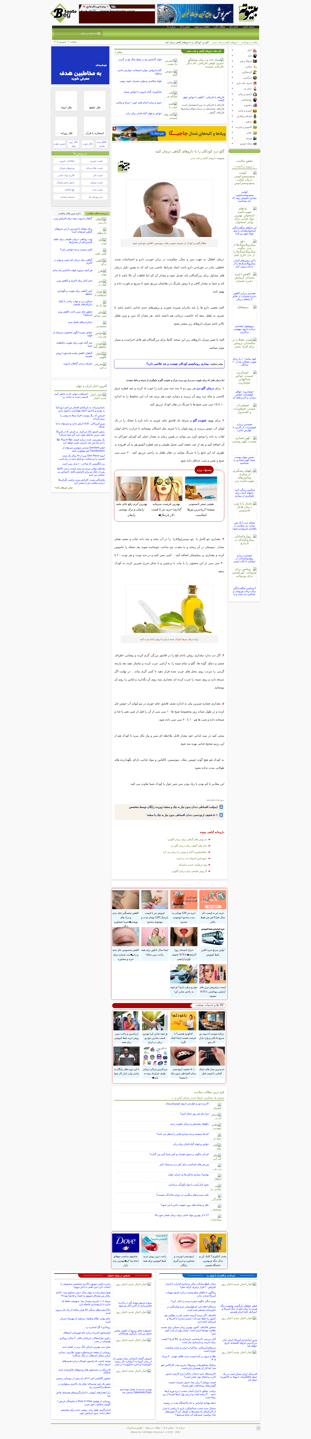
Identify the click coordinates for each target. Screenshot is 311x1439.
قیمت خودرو (96, 161)
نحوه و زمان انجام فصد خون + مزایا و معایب (139, 102)
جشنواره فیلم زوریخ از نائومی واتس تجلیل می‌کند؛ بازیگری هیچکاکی (133, 1332)
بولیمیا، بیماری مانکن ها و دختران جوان (188, 1174)
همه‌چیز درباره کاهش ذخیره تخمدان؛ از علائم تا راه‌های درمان (244, 296)
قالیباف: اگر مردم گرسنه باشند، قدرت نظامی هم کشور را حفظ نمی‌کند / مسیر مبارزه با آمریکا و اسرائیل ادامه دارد (190, 1318)
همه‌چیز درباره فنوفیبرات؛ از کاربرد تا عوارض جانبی (244, 427)
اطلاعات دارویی (66, 161)
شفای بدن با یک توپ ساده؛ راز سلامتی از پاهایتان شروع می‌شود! (244, 525)
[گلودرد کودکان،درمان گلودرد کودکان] (169, 208)
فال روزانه (66, 133)
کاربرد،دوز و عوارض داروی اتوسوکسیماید (187, 1103)
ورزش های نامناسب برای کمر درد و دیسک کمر (184, 1164)
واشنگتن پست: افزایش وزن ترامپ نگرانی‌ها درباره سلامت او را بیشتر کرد (81, 481)
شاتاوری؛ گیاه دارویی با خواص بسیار (143, 91)
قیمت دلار (97, 175)
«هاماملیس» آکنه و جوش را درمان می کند (185, 852)
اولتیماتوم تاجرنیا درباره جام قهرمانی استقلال (86, 1332)
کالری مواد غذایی (66, 175)
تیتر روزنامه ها (95, 197)
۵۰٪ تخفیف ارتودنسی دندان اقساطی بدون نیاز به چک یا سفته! (182, 815)
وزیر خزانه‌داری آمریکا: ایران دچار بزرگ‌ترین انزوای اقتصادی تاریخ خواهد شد (240, 1342)
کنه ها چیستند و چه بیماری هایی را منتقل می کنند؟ (183, 1133)
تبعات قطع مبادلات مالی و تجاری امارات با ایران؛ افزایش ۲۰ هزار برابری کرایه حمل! (190, 1285)
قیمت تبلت (97, 189)
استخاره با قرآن (94, 133)
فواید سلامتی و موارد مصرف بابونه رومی (141, 80)
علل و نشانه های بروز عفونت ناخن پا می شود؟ (185, 1204)
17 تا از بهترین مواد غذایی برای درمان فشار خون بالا (182, 1215)
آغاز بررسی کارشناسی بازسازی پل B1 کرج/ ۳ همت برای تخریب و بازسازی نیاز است (188, 1341)
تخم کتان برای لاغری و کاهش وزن (74, 280)
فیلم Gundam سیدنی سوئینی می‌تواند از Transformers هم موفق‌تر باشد (83, 449)
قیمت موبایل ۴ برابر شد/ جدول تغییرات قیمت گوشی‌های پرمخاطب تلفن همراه (192, 1384)
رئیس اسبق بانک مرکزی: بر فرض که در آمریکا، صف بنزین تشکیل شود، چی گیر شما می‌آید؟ (80, 433)
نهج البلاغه (69, 189)
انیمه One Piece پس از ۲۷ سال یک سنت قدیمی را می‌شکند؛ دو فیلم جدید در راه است (82, 457)
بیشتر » (118, 52)
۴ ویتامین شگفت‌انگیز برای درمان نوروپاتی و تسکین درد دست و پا (244, 591)
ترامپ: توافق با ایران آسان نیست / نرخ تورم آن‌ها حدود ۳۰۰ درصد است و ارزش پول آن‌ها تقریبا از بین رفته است (189, 1394)
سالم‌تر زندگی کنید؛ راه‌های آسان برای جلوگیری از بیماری (244, 492)
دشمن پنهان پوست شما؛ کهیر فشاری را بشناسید (244, 460)
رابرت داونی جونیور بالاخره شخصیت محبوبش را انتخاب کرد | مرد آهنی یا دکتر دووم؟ (85, 1285)
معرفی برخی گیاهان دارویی (77, 363)
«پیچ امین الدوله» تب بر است (191, 858)
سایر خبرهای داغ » (64, 487)
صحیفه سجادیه (67, 197)
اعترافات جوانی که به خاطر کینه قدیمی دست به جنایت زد (71, 395)
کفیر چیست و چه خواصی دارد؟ (76, 249)
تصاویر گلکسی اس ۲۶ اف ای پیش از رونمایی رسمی (83, 1378)
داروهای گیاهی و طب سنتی (225, 42)
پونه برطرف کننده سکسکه (193, 864)
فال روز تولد (73, 143)
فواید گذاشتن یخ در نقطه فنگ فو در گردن (140, 59)
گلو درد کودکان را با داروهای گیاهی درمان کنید (189, 151)
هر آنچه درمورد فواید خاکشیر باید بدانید (72, 270)
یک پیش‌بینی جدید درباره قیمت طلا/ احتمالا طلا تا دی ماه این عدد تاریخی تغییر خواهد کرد (80, 441)
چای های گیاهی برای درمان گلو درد (189, 845)
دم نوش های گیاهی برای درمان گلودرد (187, 839)
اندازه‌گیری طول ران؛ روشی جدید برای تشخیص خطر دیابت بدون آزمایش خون (85, 1411)
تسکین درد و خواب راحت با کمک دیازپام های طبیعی (75, 303)
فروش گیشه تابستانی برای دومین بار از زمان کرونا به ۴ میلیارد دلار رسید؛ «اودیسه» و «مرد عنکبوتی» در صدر (132, 1361)
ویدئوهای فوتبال (66, 168)
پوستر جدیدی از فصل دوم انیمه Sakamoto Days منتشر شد (136, 1391)
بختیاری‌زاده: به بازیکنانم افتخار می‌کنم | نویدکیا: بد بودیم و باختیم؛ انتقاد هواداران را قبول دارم (80, 409)
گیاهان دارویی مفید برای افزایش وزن (73, 218)
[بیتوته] (64, 21)
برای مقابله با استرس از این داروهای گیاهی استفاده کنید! (73, 230)
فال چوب (87, 143)
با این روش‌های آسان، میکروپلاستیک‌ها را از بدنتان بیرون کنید (244, 263)
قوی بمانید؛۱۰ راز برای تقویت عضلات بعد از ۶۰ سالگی (244, 361)
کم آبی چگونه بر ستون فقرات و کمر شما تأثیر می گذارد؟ (179, 1154)
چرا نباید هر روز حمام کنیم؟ (194, 1113)
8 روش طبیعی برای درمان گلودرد (189, 871)
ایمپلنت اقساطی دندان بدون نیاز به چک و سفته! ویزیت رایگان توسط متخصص (173, 807)
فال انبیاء (66, 107)
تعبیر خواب (59, 143)
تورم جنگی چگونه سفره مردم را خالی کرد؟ (193, 1301)
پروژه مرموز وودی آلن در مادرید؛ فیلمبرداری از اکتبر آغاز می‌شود (135, 1304)
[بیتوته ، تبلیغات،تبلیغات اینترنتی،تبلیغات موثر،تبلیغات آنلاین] (117, 13)
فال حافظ (94, 107)
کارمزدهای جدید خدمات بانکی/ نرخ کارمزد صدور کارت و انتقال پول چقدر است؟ (191, 1375)
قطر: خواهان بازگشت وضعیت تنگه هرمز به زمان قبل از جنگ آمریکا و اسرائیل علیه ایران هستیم (238, 1308)
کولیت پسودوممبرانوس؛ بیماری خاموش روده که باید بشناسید (244, 196)
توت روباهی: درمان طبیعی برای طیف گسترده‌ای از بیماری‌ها (72, 241)
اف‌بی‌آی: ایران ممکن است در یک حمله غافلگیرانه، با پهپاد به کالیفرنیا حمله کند (238, 1376)
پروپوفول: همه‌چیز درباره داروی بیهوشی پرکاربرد (244, 329)
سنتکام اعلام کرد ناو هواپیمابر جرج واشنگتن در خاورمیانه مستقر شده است (191, 1308)
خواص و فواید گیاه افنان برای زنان (144, 113)
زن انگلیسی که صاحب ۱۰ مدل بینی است (83, 463)
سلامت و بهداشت (249, 42)
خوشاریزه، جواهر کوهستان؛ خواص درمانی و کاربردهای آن (244, 394)
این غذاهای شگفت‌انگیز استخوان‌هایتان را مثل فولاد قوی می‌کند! (244, 230)
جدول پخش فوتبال (65, 182)
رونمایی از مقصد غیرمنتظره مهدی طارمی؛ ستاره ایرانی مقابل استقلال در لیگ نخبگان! (84, 1354)
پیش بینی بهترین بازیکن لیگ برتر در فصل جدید (86, 1346)
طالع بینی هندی (102, 143)
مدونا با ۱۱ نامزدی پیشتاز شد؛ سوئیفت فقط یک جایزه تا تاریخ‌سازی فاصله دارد (85, 1303)
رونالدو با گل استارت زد (97, 1327)
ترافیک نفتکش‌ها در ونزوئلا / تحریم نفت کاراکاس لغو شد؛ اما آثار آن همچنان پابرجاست (188, 1367)
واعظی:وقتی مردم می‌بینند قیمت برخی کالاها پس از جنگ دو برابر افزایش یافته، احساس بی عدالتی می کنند (81, 471)
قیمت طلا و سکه (94, 168)
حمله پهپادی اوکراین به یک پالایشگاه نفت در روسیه (189, 1402)
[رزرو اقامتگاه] (169, 133)
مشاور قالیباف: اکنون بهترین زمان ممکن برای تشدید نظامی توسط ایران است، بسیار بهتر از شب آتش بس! (188, 1330)
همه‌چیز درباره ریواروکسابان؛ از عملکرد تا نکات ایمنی (244, 558)
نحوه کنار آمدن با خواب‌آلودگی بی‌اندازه (189, 1184)
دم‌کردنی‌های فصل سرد (80, 322)
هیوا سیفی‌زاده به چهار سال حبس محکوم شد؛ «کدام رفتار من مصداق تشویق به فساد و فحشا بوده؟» (83, 1294)
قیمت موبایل (96, 182)
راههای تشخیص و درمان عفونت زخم (190, 1123)
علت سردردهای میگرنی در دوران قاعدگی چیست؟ (182, 1194)
